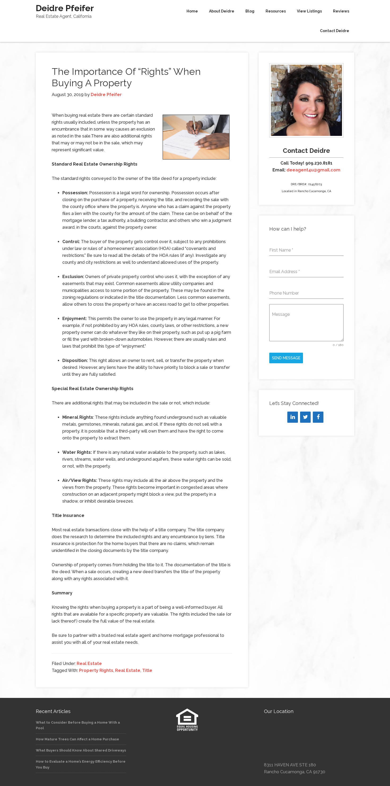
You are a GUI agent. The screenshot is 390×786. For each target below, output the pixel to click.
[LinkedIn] (292, 417)
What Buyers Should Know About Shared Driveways (81, 750)
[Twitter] (305, 417)
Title (147, 670)
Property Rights (96, 670)
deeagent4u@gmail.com (313, 169)
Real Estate (89, 663)
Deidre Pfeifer (65, 8)
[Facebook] (318, 417)
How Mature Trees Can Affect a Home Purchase (77, 739)
